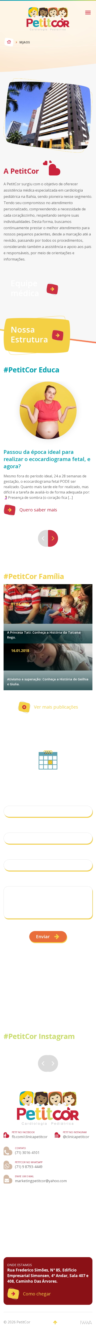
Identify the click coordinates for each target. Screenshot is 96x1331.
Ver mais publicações (56, 707)
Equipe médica (25, 288)
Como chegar (37, 1294)
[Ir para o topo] (55, 1322)
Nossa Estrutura (29, 334)
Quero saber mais (38, 510)
